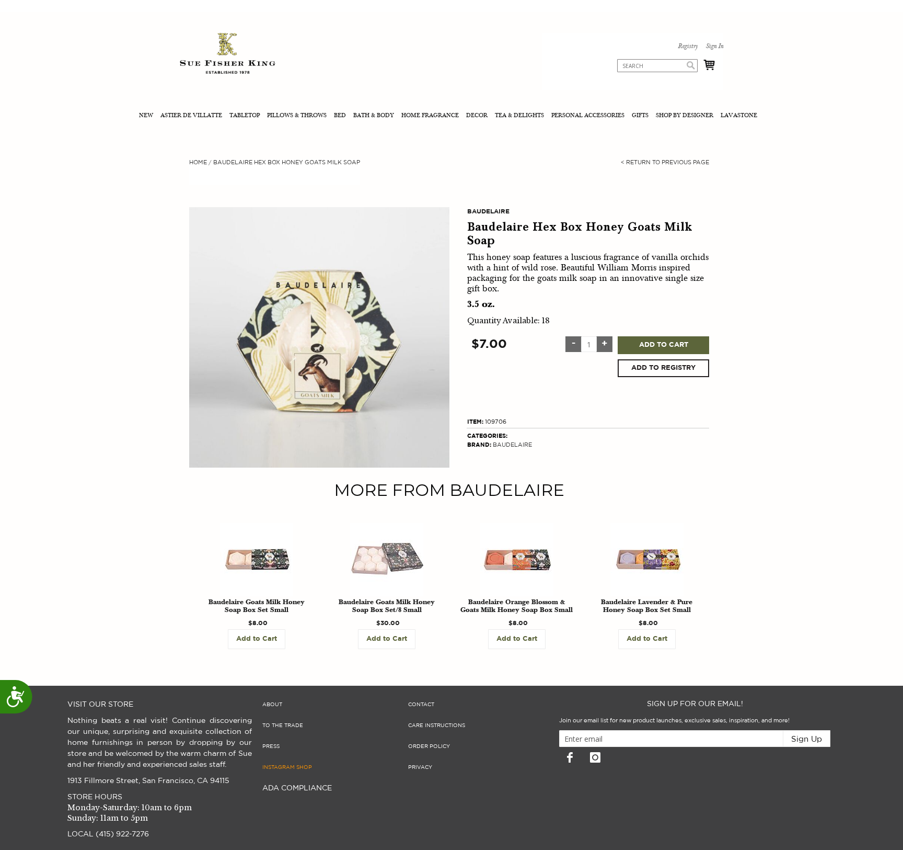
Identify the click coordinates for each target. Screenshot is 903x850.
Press (271, 746)
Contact (421, 704)
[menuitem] (147, 116)
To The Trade (282, 725)
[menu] (451, 116)
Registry (688, 46)
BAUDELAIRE (512, 445)
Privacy (420, 767)
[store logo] (227, 54)
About (272, 704)
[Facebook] (569, 757)
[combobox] (657, 65)
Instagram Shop (287, 767)
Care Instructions (436, 725)
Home (198, 162)
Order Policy (429, 746)
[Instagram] (595, 757)
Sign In (714, 46)
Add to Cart (663, 345)
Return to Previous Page (665, 162)
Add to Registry (663, 368)
